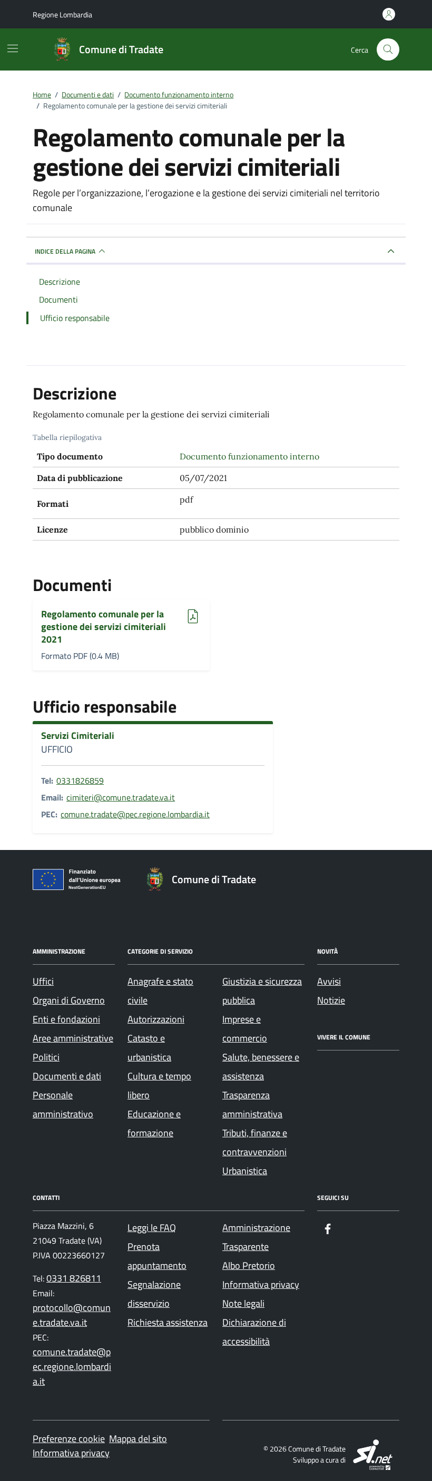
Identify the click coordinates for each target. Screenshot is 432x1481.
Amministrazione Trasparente (256, 1237)
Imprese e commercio (244, 1028)
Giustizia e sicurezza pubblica (262, 990)
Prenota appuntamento (156, 1256)
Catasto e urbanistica (149, 1047)
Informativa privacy (260, 1284)
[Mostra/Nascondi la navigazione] (12, 48)
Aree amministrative (73, 1038)
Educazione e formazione (154, 1123)
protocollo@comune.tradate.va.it (72, 1314)
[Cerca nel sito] (388, 49)
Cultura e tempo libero (159, 1085)
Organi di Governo (69, 1000)
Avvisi (329, 981)
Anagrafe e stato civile (160, 990)
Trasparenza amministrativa (252, 1104)
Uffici (43, 981)
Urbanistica (244, 1171)
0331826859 (80, 780)
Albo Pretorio (248, 1265)
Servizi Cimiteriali (77, 735)
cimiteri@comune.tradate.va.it (120, 797)
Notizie (331, 1000)
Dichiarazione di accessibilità (254, 1331)
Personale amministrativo (63, 1104)
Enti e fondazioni (66, 1019)
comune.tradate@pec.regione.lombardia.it (135, 814)
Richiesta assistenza (167, 1322)
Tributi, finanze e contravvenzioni (254, 1142)
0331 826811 (73, 1278)
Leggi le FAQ (151, 1227)
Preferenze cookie (69, 1439)
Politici (46, 1057)
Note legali (243, 1303)
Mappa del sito (138, 1439)
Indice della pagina (65, 251)
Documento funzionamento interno (249, 456)
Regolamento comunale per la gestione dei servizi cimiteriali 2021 (103, 626)
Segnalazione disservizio (154, 1293)
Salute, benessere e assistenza (260, 1066)
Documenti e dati (67, 1076)
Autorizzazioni (155, 1019)
